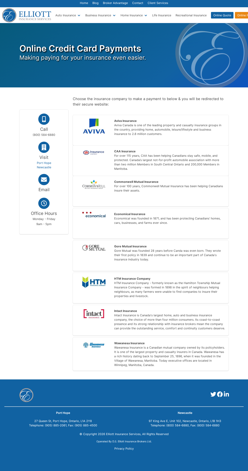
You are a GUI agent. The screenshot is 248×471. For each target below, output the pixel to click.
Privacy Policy (124, 448)
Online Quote (222, 15)
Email (44, 189)
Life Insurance (161, 15)
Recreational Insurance (191, 15)
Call (44, 129)
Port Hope (63, 413)
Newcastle (185, 413)
